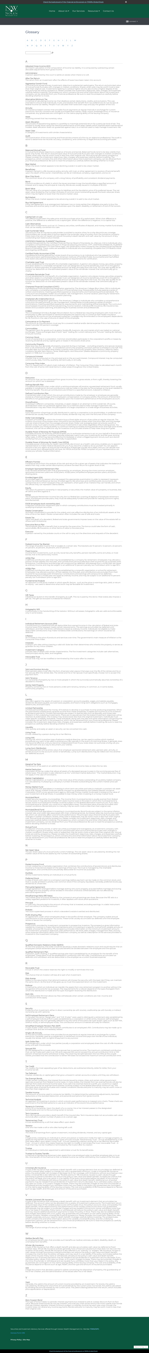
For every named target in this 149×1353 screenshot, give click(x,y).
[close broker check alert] (126, 2)
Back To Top (140, 1347)
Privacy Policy (16, 1340)
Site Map (26, 1340)
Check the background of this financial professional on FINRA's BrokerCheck (73, 2)
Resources (93, 11)
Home (52, 11)
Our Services (78, 11)
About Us (62, 11)
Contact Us (108, 11)
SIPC (97, 1329)
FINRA (92, 1329)
